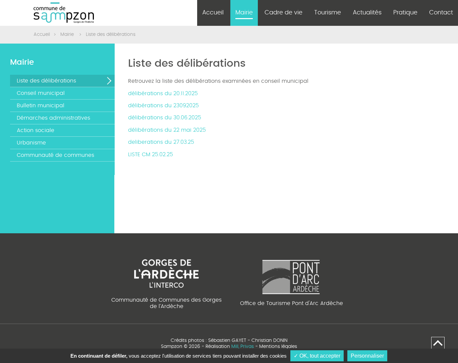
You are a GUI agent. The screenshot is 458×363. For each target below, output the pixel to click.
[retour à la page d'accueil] (64, 13)
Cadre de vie (283, 13)
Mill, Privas (242, 346)
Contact (441, 13)
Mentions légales (278, 346)
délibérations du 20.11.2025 (163, 93)
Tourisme (327, 13)
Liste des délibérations (46, 80)
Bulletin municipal (40, 105)
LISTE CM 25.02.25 (150, 154)
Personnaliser (367, 356)
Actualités (367, 13)
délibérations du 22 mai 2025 (167, 130)
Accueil (213, 13)
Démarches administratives (53, 118)
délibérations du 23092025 (163, 105)
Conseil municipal (41, 93)
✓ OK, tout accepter (317, 356)
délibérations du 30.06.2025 (164, 117)
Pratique (405, 13)
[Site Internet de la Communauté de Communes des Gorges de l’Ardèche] (166, 272)
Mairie (244, 13)
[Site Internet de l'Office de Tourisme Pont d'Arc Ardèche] (291, 276)
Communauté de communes (55, 155)
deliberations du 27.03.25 (161, 142)
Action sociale (35, 130)
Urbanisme (31, 142)
